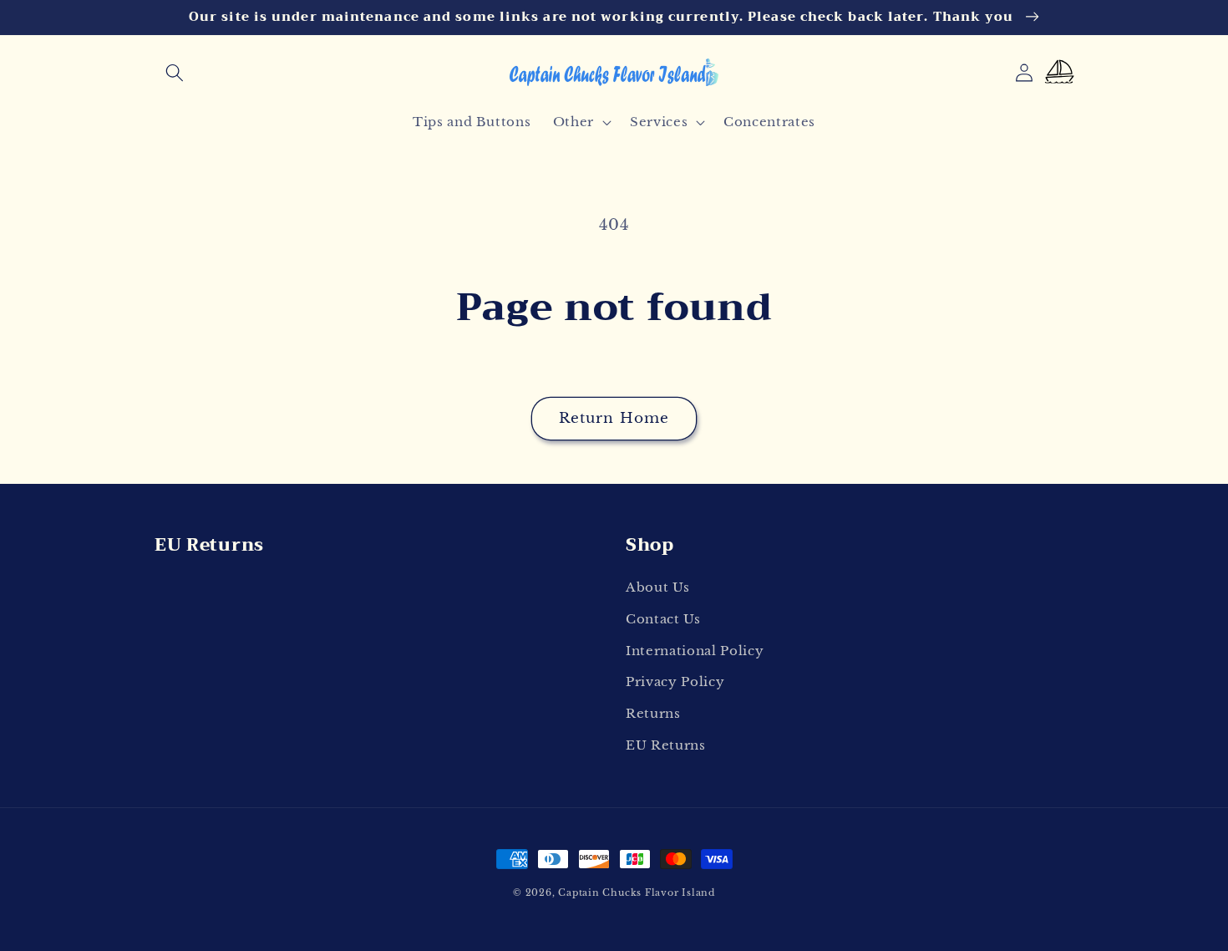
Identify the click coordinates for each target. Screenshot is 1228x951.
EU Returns (666, 745)
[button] (175, 73)
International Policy (695, 651)
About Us (657, 587)
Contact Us (663, 619)
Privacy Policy (675, 681)
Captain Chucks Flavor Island (636, 892)
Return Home (614, 417)
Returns (653, 713)
